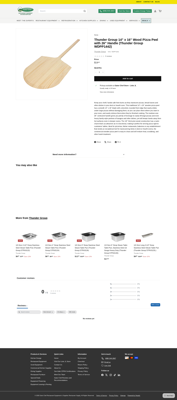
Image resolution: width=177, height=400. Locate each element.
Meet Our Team (59, 374)
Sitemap (123, 395)
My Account (82, 358)
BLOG (157, 2)
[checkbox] (72, 312)
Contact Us (58, 365)
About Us (57, 368)
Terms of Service (84, 374)
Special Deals (35, 378)
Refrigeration (69, 20)
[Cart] (160, 11)
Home (96, 35)
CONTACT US (148, 2)
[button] (125, 284)
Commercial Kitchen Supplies (41, 368)
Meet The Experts (25, 20)
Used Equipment (118, 20)
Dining (103, 20)
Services (133, 20)
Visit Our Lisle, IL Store (62, 361)
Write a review (155, 304)
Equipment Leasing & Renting (41, 384)
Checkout (81, 361)
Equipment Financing (38, 381)
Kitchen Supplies (88, 20)
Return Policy (82, 365)
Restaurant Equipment (47, 20)
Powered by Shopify (134, 395)
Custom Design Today (142, 11)
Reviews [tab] (22, 305)
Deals (145, 20)
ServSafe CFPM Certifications (64, 371)
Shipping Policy (83, 368)
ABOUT (138, 2)
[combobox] (62, 11)
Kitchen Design (36, 358)
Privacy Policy (83, 371)
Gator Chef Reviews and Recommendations (63, 379)
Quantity (98, 68)
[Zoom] (51, 64)
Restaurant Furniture (38, 374)
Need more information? (64, 154)
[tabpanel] (88, 325)
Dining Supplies (36, 371)
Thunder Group (100, 52)
